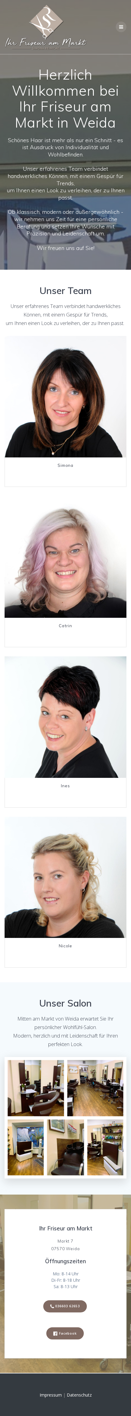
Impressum (51, 1395)
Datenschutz (79, 1395)
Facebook (68, 1333)
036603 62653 (67, 1306)
